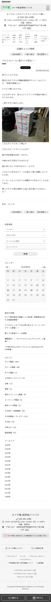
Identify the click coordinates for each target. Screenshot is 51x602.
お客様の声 (38, 548)
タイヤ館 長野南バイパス (22, 7)
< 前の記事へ (16, 54)
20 (31, 290)
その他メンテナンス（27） (15, 378)
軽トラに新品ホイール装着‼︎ (16, 333)
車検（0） (9, 389)
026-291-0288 (27, 17)
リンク (23, 556)
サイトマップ (12, 556)
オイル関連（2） (11, 372)
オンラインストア (24, 577)
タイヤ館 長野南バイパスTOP (27, 38)
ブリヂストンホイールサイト (24, 573)
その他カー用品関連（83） (15, 410)
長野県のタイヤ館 (20, 38)
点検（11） (9, 383)
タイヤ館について (15, 548)
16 (8, 290)
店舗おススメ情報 (35, 38)
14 (37, 285)
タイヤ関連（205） (12, 361)
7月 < (7, 267)
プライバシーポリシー (37, 556)
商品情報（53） (11, 432)
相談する (15, 597)
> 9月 (43, 267)
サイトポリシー (26, 559)
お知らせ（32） (11, 427)
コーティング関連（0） (14, 400)
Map (28, 28)
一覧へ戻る (29, 54)
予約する (39, 597)
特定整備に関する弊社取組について (21, 563)
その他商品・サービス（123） (17, 416)
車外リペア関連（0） (13, 405)
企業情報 (41, 563)
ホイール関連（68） (13, 367)
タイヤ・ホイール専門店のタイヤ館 (6, 38)
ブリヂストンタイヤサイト (24, 570)
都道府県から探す (14, 38)
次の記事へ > (42, 54)
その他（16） (10, 421)
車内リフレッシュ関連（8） (16, 394)
